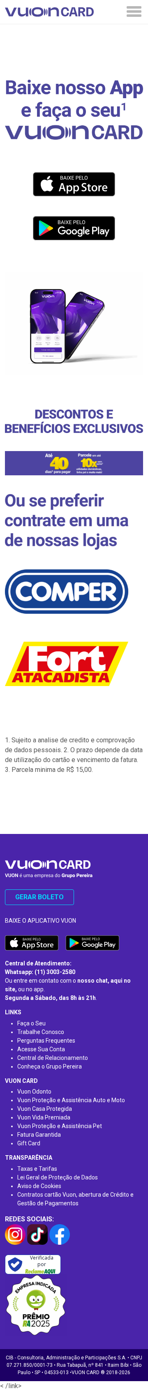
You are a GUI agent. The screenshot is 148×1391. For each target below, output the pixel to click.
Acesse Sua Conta (41, 1049)
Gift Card (28, 1143)
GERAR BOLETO (39, 897)
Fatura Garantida (39, 1134)
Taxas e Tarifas (37, 1168)
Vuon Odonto (34, 1091)
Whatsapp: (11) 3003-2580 (40, 972)
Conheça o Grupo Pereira (49, 1066)
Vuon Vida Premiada (43, 1117)
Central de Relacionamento (52, 1058)
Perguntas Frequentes (46, 1040)
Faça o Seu (31, 1023)
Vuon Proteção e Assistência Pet (59, 1126)
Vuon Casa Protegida (44, 1108)
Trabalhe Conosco (40, 1032)
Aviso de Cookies (39, 1186)
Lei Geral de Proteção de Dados (57, 1177)
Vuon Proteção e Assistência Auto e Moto (71, 1100)
